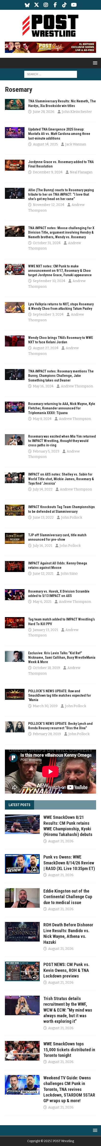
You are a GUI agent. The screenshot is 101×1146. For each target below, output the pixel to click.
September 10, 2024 (49, 281)
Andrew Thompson (77, 386)
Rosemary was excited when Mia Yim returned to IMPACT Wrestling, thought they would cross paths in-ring (62, 440)
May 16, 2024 (43, 386)
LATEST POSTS (19, 805)
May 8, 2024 (42, 419)
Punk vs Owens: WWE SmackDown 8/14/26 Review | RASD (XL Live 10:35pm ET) (69, 862)
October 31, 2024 (47, 243)
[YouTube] (74, 5)
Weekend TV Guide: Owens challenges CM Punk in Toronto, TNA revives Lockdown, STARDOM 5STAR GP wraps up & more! (69, 1089)
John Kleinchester (77, 112)
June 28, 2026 (43, 112)
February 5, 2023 (46, 451)
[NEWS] (15, 104)
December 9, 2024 (48, 172)
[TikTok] (64, 5)
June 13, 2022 (43, 517)
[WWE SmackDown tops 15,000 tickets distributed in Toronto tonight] (22, 1051)
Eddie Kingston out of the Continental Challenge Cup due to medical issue (67, 896)
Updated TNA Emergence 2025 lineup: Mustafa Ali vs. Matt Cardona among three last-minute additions (59, 133)
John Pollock (71, 517)
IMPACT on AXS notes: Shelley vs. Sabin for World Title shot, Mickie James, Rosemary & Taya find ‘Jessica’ (61, 478)
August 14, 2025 (45, 144)
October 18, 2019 (46, 668)
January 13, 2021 (45, 630)
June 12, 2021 (43, 574)
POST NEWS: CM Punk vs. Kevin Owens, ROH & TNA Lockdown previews (66, 970)
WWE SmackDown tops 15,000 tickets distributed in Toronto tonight (69, 1049)
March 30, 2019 (45, 706)
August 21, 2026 (61, 841)
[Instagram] (46, 5)
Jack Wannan (75, 144)
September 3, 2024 (48, 314)
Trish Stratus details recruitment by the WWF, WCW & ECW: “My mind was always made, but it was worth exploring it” (67, 1010)
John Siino (69, 574)
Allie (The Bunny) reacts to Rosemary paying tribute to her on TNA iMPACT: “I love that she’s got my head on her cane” (61, 194)
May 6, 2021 (42, 602)
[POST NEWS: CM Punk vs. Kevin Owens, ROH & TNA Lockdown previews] (22, 971)
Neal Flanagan (81, 172)
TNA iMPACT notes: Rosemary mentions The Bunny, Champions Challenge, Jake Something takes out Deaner (61, 375)
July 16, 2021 (42, 546)
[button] (94, 63)
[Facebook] (55, 5)
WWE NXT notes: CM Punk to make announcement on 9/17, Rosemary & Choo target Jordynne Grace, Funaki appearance (60, 270)
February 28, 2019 (47, 734)
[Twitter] (36, 5)
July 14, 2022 (42, 489)
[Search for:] (50, 74)
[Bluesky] (27, 5)
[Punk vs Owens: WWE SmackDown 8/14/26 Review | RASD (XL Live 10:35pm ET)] (22, 864)
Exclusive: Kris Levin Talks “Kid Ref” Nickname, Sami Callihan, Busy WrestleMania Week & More (61, 657)
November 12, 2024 (48, 205)
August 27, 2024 (45, 348)
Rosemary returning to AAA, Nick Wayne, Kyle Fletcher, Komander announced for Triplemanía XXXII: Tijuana (61, 408)
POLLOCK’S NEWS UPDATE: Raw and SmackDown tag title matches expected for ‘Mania (59, 695)
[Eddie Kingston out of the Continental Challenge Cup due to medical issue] (22, 898)
